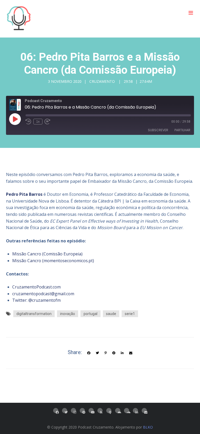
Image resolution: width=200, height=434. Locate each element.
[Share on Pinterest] (105, 353)
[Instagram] (73, 410)
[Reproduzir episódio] (15, 119)
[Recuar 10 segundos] (28, 121)
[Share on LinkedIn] (122, 353)
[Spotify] (82, 410)
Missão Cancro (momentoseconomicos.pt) (53, 260)
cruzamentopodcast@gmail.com (43, 294)
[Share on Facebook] (88, 353)
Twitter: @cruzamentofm (36, 300)
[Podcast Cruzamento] (19, 18)
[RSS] (100, 410)
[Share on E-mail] (130, 353)
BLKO (148, 427)
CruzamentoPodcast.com (36, 287)
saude (111, 314)
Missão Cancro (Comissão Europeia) (47, 254)
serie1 (130, 314)
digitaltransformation (34, 314)
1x (38, 121)
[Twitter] (97, 353)
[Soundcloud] (126, 410)
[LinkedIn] (135, 410)
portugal (90, 314)
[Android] (117, 410)
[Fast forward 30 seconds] (47, 121)
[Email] (144, 410)
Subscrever (158, 130)
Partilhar (182, 130)
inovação (67, 314)
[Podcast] (108, 410)
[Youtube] (91, 410)
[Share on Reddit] (113, 353)
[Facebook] (55, 410)
